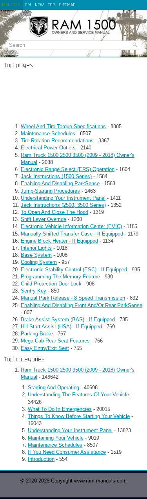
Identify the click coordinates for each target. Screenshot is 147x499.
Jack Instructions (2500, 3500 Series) (63, 205)
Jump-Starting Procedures (50, 191)
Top (51, 5)
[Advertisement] (73, 96)
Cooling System (39, 262)
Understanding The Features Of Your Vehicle (78, 395)
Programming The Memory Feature (60, 277)
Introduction (41, 459)
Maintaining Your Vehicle (55, 438)
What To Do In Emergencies (60, 409)
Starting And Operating (53, 387)
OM (28, 5)
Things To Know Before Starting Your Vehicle (79, 416)
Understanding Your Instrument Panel (63, 198)
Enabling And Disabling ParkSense (60, 183)
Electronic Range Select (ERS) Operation (67, 169)
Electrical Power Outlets (48, 148)
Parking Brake (37, 334)
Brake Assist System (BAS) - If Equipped (68, 319)
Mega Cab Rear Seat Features (55, 341)
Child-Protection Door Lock (51, 284)
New (39, 5)
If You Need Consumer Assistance (67, 452)
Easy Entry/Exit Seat (45, 348)
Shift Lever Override (43, 219)
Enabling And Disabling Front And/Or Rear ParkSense (81, 305)
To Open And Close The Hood (54, 212)
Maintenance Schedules (48, 133)
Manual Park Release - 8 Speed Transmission (73, 298)
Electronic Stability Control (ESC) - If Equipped (74, 270)
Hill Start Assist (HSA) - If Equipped (61, 327)
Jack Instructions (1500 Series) (56, 176)
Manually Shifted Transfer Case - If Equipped (72, 234)
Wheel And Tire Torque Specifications (63, 126)
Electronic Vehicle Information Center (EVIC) (71, 226)
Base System (36, 255)
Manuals (11, 5)
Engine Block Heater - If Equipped (59, 241)
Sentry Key (33, 291)
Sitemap (67, 5)
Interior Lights (36, 248)
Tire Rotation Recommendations (57, 141)
